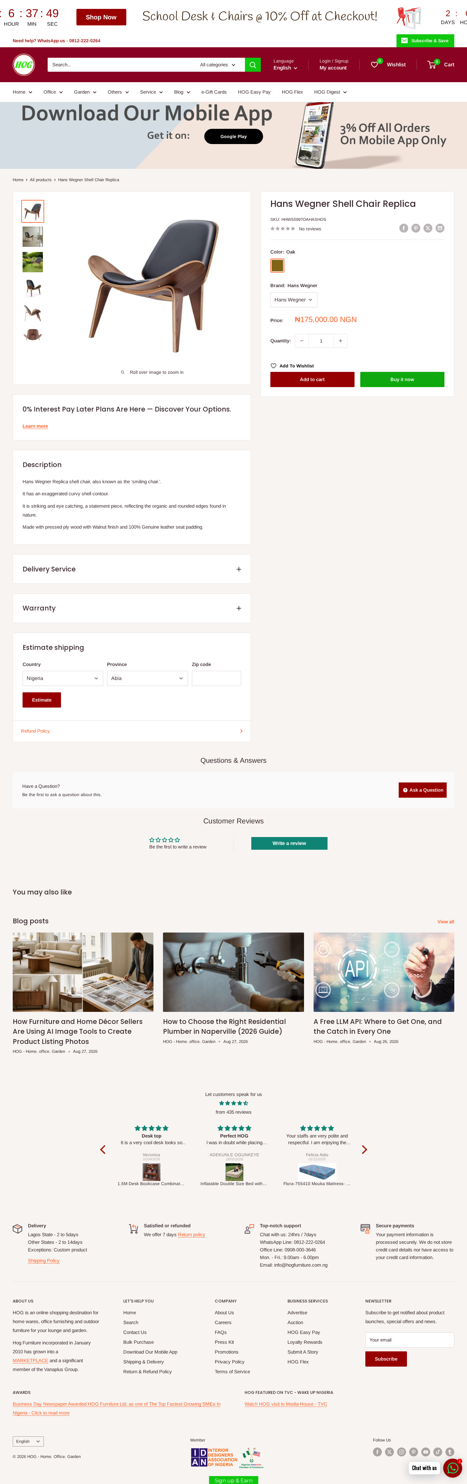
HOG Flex (292, 92)
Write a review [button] (289, 843)
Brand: (293, 285)
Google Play (233, 136)
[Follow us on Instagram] (401, 1452)
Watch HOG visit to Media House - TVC (286, 1404)
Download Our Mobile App (150, 1352)
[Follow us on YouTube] (425, 1452)
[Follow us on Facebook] (377, 1452)
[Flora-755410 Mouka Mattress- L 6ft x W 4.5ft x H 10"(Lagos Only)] (234, 1172)
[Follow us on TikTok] (437, 1452)
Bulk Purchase (138, 1342)
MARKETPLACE (30, 1360)
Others (115, 92)
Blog (178, 92)
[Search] (253, 65)
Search (130, 1322)
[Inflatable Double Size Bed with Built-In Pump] (152, 1172)
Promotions (227, 1352)
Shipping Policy (44, 1260)
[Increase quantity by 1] (340, 340)
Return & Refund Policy (147, 1371)
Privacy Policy (230, 1361)
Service (148, 92)
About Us (224, 1312)
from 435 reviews (234, 1112)
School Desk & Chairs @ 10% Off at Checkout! (157, 17)
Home (19, 92)
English (23, 1441)
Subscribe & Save (430, 40)
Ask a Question (426, 790)
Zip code (201, 664)
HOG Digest (327, 92)
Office (50, 92)
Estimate (41, 699)
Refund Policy (35, 731)
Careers (223, 1322)
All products (41, 179)
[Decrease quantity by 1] (301, 340)
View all (446, 921)
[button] (104, 1149)
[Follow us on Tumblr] (449, 1452)
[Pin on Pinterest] (415, 228)
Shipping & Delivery (143, 1361)
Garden (82, 92)
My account (333, 67)
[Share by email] (440, 228)
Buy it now (402, 379)
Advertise (297, 1312)
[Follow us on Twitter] (389, 1452)
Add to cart (312, 379)
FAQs (221, 1332)
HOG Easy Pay (254, 92)
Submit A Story (303, 1352)
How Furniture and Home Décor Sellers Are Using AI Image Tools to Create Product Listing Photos (78, 1031)
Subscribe (386, 1359)
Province (117, 664)
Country (32, 664)
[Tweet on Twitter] (427, 228)
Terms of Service (232, 1371)
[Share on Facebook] (403, 228)
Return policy (191, 1234)
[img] (233, 1103)
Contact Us (135, 1332)
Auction (295, 1322)
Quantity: (280, 340)
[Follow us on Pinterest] (413, 1452)
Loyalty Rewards (305, 1342)
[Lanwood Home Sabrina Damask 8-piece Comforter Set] (317, 1172)
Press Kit (224, 1342)
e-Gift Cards (214, 92)
